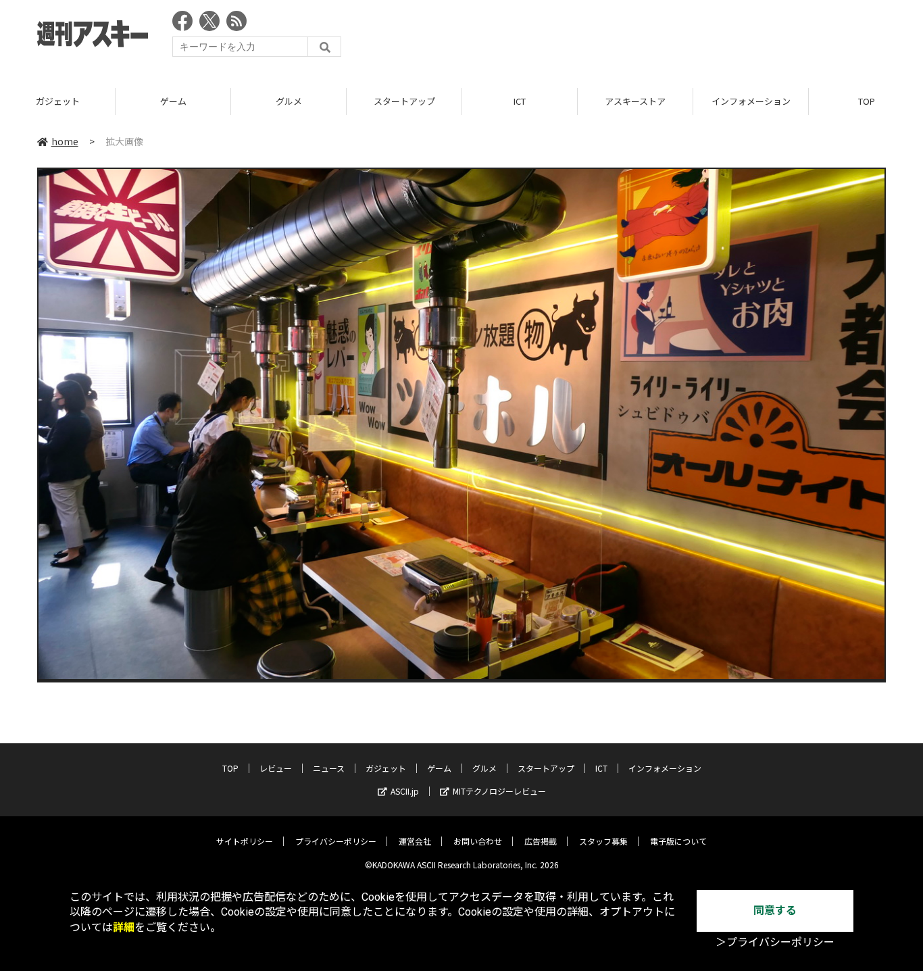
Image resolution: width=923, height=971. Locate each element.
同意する (775, 910)
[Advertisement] (640, 37)
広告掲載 (540, 841)
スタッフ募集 (603, 841)
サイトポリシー (244, 841)
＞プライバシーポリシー (775, 942)
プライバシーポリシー (335, 841)
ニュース (329, 768)
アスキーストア (635, 101)
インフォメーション (751, 101)
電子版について (678, 841)
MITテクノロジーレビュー (499, 791)
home (64, 141)
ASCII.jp (405, 791)
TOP (230, 768)
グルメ (289, 101)
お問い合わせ (477, 841)
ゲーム (173, 101)
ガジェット (58, 101)
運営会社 (415, 841)
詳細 (123, 927)
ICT (520, 101)
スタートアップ (404, 101)
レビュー (275, 768)
